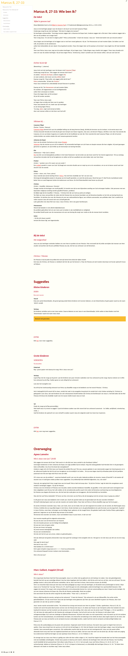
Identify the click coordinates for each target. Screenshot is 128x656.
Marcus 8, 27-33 (12, 3)
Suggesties (5, 18)
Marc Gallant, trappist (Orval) (9, 31)
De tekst (5, 12)
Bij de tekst (5, 15)
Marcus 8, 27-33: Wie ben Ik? (10, 10)
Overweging (6, 26)
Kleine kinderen (6, 20)
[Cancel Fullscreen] (126, 1)
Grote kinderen (6, 23)
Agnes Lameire (6, 29)
